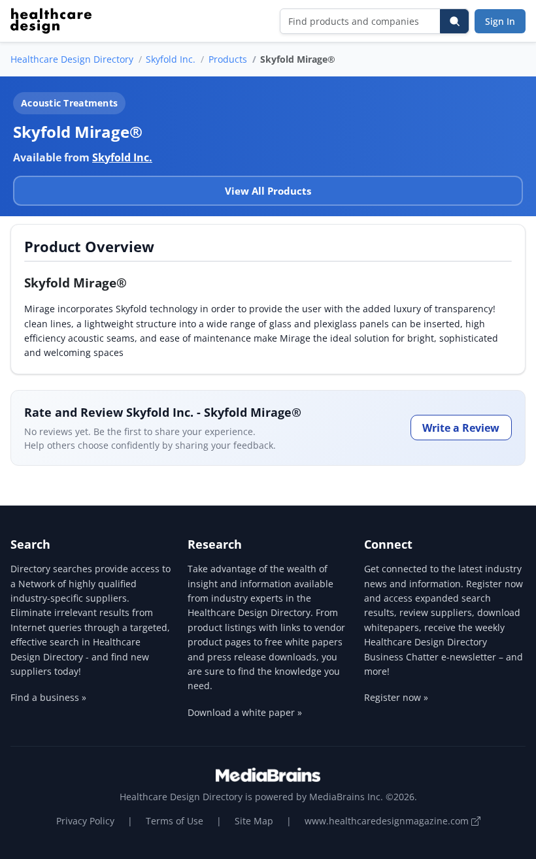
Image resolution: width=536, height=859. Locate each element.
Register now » (396, 697)
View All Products (268, 190)
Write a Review (460, 428)
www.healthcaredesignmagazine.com (388, 821)
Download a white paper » (245, 712)
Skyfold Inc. (170, 59)
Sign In (500, 21)
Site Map (254, 821)
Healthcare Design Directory (71, 59)
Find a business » (48, 697)
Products (228, 59)
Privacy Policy (85, 821)
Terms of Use (174, 821)
